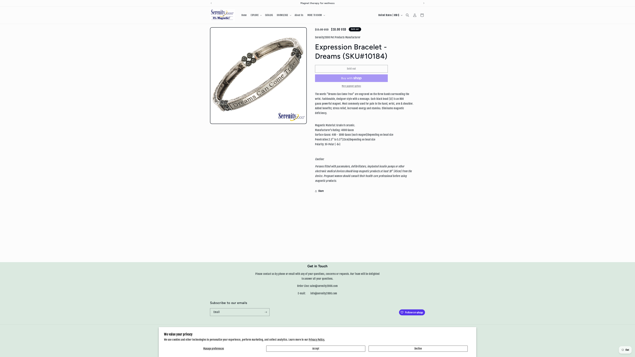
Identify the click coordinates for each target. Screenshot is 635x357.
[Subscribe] (265, 312)
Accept (315, 348)
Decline (418, 348)
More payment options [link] (351, 86)
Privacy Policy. (317, 339)
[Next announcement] (423, 3)
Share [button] (321, 191)
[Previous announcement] (211, 3)
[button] (256, 15)
